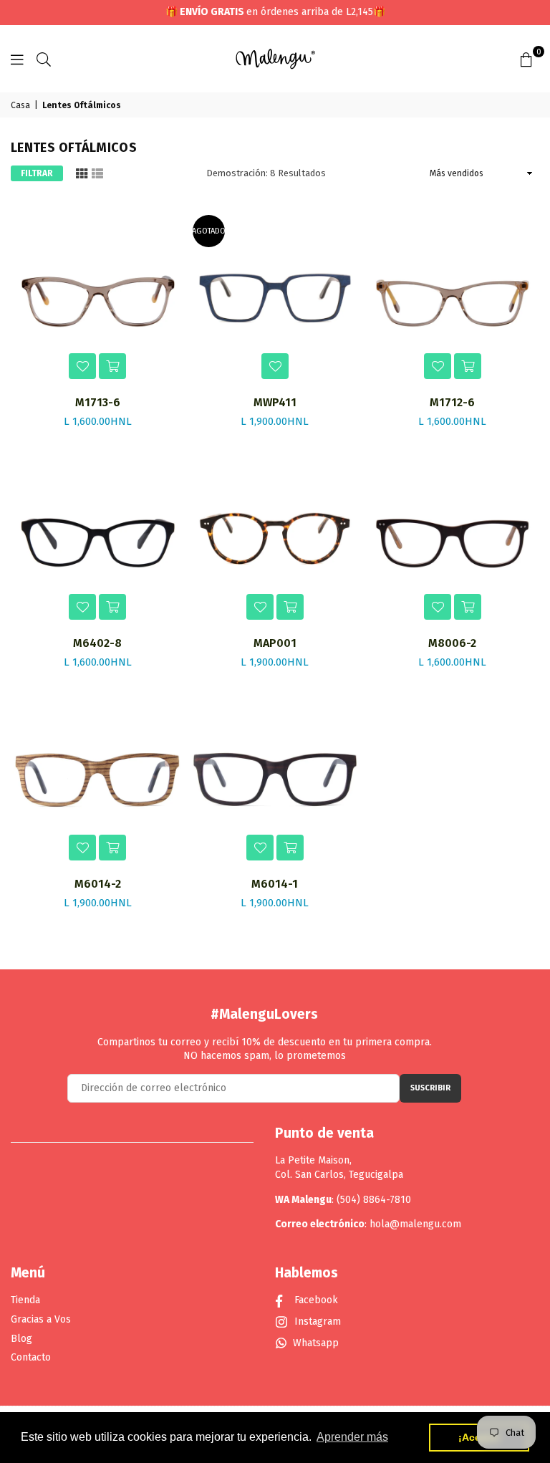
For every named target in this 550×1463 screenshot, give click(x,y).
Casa (20, 105)
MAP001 (275, 643)
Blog (21, 1339)
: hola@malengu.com (413, 1224)
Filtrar (37, 173)
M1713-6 (97, 402)
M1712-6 (452, 402)
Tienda (25, 1300)
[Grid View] (82, 172)
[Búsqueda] (43, 58)
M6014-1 (274, 884)
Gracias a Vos (41, 1319)
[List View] (97, 172)
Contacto (31, 1357)
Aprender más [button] (352, 1437)
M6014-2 (97, 884)
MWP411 (275, 402)
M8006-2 (452, 643)
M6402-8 (97, 643)
